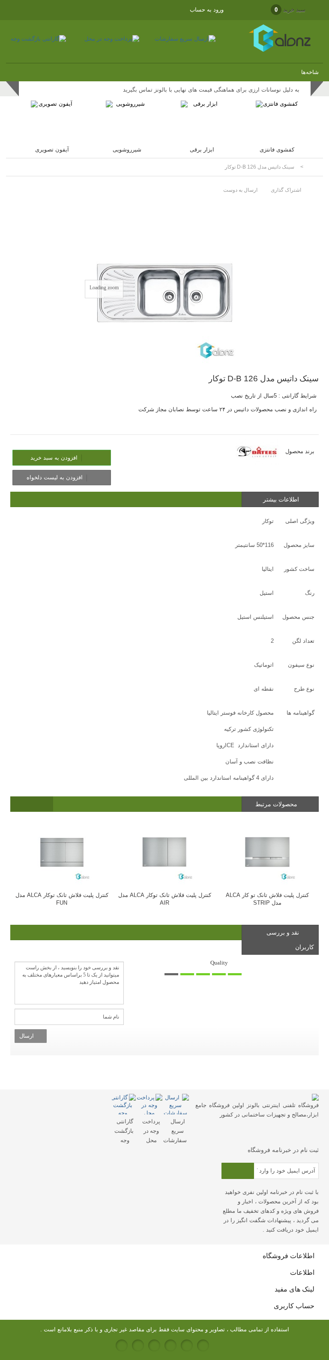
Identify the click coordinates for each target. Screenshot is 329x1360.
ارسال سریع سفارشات (175, 1130)
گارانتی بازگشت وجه (124, 1130)
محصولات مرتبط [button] (277, 804)
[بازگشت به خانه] (313, 167)
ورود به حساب (207, 9)
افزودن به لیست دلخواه (55, 477)
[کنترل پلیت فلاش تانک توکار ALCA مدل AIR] (164, 851)
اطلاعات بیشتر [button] (281, 499)
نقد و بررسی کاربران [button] (290, 939)
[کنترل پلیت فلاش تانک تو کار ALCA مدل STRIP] (267, 851)
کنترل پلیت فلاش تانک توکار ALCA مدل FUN (61, 899)
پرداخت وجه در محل (151, 1130)
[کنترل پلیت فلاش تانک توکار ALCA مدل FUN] (62, 851)
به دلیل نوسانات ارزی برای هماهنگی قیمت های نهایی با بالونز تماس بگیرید (211, 89)
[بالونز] (270, 50)
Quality (219, 962)
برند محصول (299, 451)
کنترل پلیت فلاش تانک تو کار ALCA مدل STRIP (267, 899)
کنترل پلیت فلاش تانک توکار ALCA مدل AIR (164, 899)
